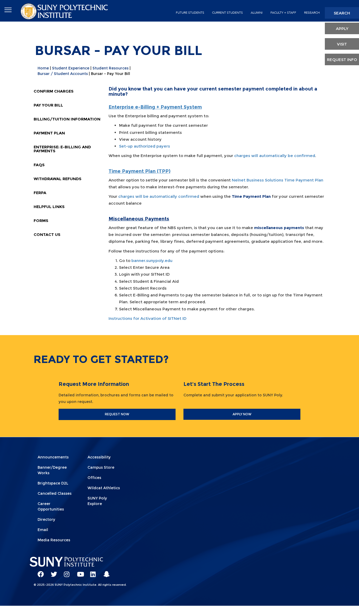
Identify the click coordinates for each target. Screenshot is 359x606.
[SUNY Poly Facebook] (39, 572)
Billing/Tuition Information (67, 119)
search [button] (342, 13)
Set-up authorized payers (144, 146)
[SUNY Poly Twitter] (52, 572)
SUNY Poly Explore (97, 501)
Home (43, 68)
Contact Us (47, 234)
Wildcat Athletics (104, 488)
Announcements (53, 457)
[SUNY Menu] (8, 10)
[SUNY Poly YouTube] (78, 572)
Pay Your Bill (48, 105)
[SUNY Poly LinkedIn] (91, 572)
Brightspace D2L (53, 483)
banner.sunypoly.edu (151, 260)
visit (342, 44)
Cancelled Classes (54, 493)
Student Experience (70, 68)
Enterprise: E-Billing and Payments (62, 148)
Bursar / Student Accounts (63, 73)
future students (190, 12)
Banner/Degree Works (52, 470)
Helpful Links (49, 206)
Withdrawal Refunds (57, 178)
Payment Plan (49, 132)
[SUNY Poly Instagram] (65, 572)
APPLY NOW (242, 414)
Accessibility (99, 457)
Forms (41, 220)
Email (43, 529)
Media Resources (54, 540)
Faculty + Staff (283, 12)
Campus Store (101, 467)
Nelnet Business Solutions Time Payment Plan (277, 180)
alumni (257, 12)
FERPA (40, 192)
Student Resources (111, 68)
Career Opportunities (51, 506)
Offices (94, 477)
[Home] (65, 10)
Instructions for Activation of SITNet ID (148, 318)
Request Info (342, 59)
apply (342, 28)
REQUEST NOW (117, 414)
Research (312, 12)
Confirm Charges (54, 91)
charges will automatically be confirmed (274, 155)
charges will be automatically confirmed (158, 196)
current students (227, 12)
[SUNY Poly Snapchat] (104, 572)
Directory (46, 519)
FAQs (39, 164)
